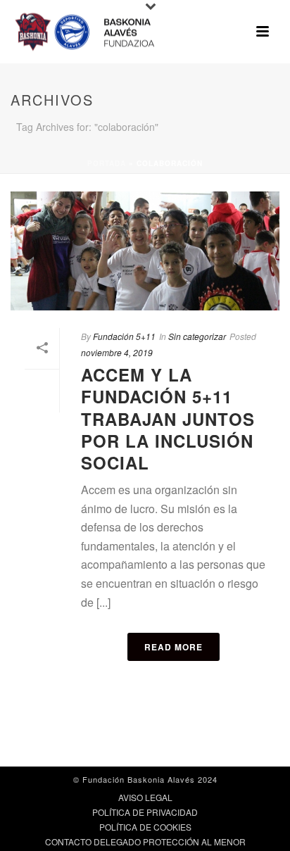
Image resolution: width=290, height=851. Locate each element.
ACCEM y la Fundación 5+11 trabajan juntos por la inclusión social (168, 418)
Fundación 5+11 (124, 336)
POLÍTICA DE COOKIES (145, 827)
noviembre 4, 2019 (117, 352)
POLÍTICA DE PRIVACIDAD (145, 812)
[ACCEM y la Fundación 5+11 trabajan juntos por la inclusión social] (145, 250)
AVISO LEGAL (145, 797)
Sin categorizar (197, 336)
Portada (106, 163)
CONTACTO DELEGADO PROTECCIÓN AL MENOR (145, 841)
